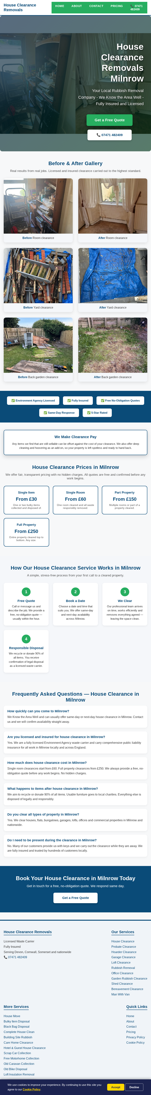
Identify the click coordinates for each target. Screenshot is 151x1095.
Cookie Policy (31, 1089)
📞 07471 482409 (136, 7)
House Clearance (122, 941)
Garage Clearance (123, 957)
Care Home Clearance (18, 1042)
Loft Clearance (121, 962)
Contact (96, 6)
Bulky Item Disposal (17, 1021)
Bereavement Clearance (127, 989)
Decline (134, 1087)
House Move (12, 1016)
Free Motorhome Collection (21, 1058)
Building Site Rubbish (18, 1037)
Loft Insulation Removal (19, 1074)
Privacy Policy (135, 1037)
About (76, 6)
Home (59, 6)
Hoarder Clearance (123, 952)
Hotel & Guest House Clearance (25, 1048)
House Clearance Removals (20, 7)
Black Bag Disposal (16, 1026)
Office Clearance (122, 973)
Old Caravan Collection (19, 1063)
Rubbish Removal (123, 967)
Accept (115, 1087)
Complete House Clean (19, 1032)
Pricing (117, 6)
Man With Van (120, 994)
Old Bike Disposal (15, 1069)
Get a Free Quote (110, 120)
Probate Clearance (123, 946)
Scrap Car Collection (17, 1053)
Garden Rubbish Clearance (129, 978)
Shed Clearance (122, 983)
